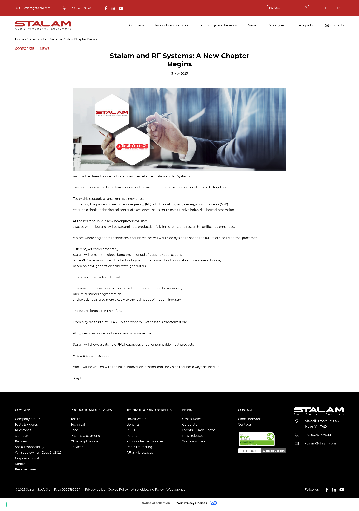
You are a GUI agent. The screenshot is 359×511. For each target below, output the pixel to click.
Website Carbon (274, 450)
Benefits (133, 424)
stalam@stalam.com (36, 8)
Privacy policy (95, 489)
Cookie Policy (118, 489)
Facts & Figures (26, 424)
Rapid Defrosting (139, 447)
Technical (78, 424)
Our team (22, 436)
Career (20, 464)
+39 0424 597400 (81, 8)
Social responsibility (29, 447)
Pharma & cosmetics (86, 436)
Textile (75, 419)
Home (19, 39)
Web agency (175, 489)
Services (77, 447)
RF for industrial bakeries (145, 441)
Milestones (23, 430)
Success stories (193, 441)
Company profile (27, 419)
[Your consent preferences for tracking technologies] (6, 504)
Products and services (171, 25)
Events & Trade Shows (198, 430)
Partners (21, 441)
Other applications (84, 441)
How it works (136, 419)
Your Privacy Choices (191, 503)
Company (136, 25)
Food (74, 430)
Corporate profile (28, 458)
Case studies (191, 419)
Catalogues (276, 25)
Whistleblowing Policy (147, 489)
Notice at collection (156, 503)
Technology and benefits (218, 25)
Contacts (337, 25)
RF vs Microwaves (140, 452)
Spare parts (304, 25)
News (252, 25)
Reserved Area (26, 469)
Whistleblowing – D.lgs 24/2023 (38, 452)
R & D (131, 430)
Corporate (24, 48)
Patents (132, 436)
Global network (249, 419)
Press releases (192, 436)
